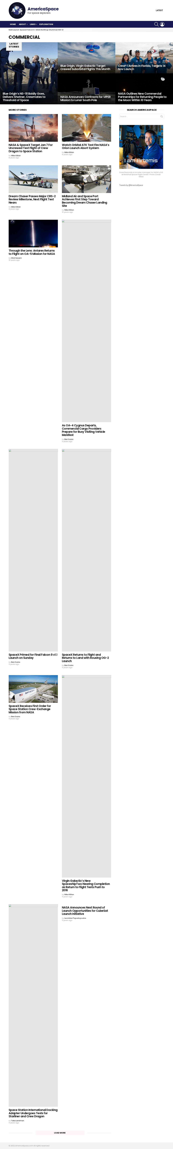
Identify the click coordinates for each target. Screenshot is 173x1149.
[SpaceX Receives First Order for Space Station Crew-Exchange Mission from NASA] (33, 689)
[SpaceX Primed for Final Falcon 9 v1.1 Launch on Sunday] (33, 550)
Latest (159, 10)
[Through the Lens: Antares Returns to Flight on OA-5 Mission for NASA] (33, 233)
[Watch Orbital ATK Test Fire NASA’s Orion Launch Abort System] (86, 128)
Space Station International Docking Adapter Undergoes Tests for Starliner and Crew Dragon (33, 1113)
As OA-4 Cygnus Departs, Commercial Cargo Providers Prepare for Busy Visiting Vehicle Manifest (83, 430)
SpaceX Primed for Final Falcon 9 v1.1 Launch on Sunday (33, 656)
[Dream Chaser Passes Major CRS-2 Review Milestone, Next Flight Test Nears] (33, 179)
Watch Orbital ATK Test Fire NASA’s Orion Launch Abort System (85, 146)
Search (161, 117)
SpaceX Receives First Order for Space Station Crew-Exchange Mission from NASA (30, 709)
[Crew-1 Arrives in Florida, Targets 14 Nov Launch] (144, 57)
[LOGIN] (162, 24)
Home (13, 24)
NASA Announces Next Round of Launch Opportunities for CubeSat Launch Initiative (85, 911)
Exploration (46, 24)
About (22, 24)
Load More (60, 1132)
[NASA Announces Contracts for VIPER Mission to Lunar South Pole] (86, 88)
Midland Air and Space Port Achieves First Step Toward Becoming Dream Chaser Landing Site (84, 201)
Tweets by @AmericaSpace (131, 185)
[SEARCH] (156, 24)
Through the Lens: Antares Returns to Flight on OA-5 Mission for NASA (32, 252)
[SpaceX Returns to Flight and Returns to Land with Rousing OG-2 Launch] (86, 550)
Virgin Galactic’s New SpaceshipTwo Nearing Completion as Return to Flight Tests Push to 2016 (86, 885)
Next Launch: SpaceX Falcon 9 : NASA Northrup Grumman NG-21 (36, 29)
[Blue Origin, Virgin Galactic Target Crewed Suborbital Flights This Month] (86, 57)
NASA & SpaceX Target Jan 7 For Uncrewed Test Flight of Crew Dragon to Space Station (31, 148)
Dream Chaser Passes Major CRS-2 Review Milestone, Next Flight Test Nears (32, 199)
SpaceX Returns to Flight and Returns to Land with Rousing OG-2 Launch (85, 658)
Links (32, 24)
